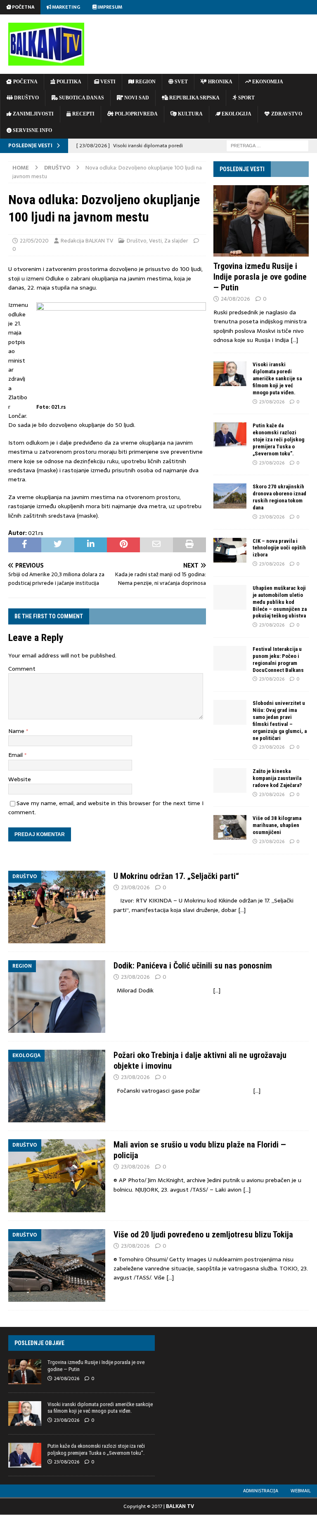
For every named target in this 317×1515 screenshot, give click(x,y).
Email (16, 754)
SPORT (246, 98)
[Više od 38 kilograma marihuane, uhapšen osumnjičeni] (229, 827)
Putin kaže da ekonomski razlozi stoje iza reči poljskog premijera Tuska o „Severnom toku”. (278, 439)
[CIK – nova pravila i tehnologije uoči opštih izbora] (229, 550)
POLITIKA (68, 82)
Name (17, 730)
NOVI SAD (136, 98)
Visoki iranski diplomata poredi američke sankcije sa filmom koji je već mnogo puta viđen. (277, 378)
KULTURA (190, 114)
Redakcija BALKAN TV (87, 240)
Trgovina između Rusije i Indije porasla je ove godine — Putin (260, 276)
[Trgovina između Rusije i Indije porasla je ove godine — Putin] (260, 221)
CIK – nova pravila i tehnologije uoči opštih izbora (279, 548)
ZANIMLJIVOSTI (33, 114)
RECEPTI (83, 114)
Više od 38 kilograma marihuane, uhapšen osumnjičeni (277, 825)
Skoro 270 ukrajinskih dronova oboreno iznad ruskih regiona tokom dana (279, 497)
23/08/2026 (271, 401)
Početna (22, 7)
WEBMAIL (301, 1490)
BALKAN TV (180, 1506)
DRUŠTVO (26, 98)
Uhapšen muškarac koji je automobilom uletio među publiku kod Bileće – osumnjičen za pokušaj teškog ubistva (280, 602)
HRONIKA (219, 82)
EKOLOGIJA (235, 114)
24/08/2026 (235, 299)
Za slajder (176, 240)
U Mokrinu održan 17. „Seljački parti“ (176, 876)
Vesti (155, 240)
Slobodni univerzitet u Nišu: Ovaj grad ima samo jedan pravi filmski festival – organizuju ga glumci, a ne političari (280, 720)
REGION (145, 82)
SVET (180, 82)
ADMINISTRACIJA (260, 1490)
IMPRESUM (109, 7)
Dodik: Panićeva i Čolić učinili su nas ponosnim (193, 966)
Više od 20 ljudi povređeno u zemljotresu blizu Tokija (203, 1234)
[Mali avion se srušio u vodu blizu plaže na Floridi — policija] (56, 1175)
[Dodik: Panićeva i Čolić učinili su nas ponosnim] (56, 996)
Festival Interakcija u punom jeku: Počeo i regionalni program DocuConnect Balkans (278, 659)
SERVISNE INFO (32, 130)
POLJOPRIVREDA (136, 114)
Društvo (137, 240)
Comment (21, 668)
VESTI (107, 82)
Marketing (65, 7)
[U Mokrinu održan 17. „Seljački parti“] (56, 907)
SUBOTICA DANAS (81, 98)
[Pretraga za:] (267, 145)
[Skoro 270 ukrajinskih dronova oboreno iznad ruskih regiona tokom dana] (229, 495)
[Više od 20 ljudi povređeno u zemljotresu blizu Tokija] (56, 1265)
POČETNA (25, 82)
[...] (294, 339)
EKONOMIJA (267, 82)
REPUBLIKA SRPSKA (194, 98)
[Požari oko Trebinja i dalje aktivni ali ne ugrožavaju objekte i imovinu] (56, 1086)
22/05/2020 (34, 240)
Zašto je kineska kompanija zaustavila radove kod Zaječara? (277, 778)
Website (19, 779)
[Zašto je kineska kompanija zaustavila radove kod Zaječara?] (229, 780)
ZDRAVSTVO (286, 114)
